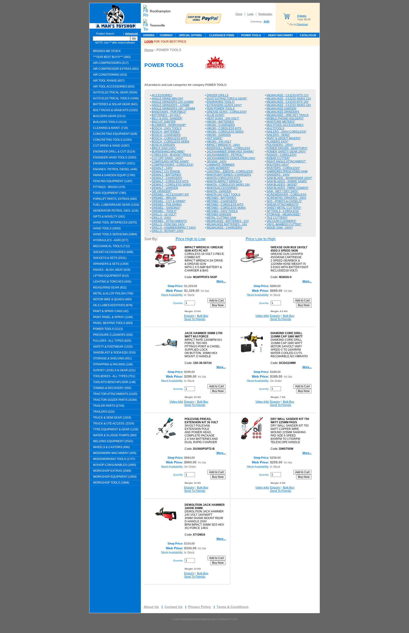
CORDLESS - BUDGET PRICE (171, 155)
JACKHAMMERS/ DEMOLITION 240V (231, 158)
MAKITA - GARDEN (219, 191)
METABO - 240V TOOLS (222, 211)
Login (250, 14)
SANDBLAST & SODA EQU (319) (114, 352)
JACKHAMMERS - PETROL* (225, 155)
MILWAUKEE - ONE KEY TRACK (288, 115)
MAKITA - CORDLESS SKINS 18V (228, 184)
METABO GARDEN (219, 214)
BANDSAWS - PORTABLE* (169, 112)
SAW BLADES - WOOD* (282, 184)
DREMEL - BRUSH (164, 198)
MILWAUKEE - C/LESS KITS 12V (288, 95)
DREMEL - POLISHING (167, 204)
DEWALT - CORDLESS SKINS (171, 184)
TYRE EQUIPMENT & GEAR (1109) (115, 429)
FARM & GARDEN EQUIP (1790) (114, 175)
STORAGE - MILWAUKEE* (284, 214)
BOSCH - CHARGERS (166, 135)
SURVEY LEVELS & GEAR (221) (114, 370)
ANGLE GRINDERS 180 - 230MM (173, 108)
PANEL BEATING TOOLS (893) (113, 323)
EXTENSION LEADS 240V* (224, 105)
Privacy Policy (199, 607)
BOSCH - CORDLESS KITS (169, 138)
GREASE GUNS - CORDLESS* (227, 112)
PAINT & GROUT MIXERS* (284, 138)
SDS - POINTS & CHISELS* (284, 201)
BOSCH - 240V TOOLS (166, 128)
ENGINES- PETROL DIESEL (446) (115, 169)
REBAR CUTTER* (278, 158)
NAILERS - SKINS (278, 135)
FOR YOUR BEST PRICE (165, 41)
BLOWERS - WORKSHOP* (169, 125)
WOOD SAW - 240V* (280, 227)
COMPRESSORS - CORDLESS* (173, 164)
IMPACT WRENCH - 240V (223, 145)
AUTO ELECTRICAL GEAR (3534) (115, 92)
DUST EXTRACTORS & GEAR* (227, 98)
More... (221, 281)
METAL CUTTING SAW (221, 217)
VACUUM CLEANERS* (281, 221)
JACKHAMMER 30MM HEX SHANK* (230, 151)
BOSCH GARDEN (163, 145)
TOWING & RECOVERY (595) (112, 388)
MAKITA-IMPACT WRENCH (224, 181)
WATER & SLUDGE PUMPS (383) (115, 435)
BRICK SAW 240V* (164, 148)
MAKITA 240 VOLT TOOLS (223, 194)
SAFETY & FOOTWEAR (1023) (113, 346)
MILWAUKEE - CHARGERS (224, 227)
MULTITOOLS (275, 128)
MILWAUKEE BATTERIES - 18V (227, 224)
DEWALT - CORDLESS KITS (170, 181)
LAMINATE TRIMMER (221, 164)
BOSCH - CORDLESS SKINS (170, 141)
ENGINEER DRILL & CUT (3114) (114, 151)
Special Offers (190, 35)
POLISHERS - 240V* (280, 145)
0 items (301, 15)
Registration (265, 14)
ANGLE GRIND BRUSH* (167, 98)
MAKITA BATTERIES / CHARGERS (229, 174)
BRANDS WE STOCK (107, 51)
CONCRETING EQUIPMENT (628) (115, 133)
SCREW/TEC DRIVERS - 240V (286, 198)
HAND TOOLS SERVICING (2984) (115, 234)
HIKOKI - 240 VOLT (219, 141)
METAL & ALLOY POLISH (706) (113, 293)
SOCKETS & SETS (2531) (109, 258)
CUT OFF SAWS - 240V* (167, 158)
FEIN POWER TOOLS (221, 108)
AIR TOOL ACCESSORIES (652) (114, 86)
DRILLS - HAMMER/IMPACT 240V (174, 227)
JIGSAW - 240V (217, 161)
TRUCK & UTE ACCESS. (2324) (113, 423)
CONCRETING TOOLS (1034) (112, 139)
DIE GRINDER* (162, 191)
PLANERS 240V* (278, 141)
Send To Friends (194, 319)
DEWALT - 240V (162, 168)
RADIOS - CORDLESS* (282, 155)
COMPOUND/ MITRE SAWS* (170, 161)
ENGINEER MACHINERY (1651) (114, 163)
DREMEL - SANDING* (166, 208)
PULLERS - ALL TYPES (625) (112, 340)
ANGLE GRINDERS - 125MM (170, 105)
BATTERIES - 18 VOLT (166, 115)
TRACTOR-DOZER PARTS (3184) (115, 400)
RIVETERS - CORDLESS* (283, 168)
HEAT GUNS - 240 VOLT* (223, 118)
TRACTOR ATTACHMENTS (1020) (115, 394)
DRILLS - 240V (161, 217)
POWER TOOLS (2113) (108, 329)
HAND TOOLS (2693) (107, 228)
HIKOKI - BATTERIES (220, 121)
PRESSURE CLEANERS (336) (113, 334)
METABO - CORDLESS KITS (225, 204)
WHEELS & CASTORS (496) (111, 447)
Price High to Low (190, 239)
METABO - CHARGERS (222, 201)
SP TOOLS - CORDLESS (283, 211)
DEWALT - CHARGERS (167, 178)
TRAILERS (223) (104, 411)
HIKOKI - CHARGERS (221, 125)
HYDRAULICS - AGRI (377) (110, 240)
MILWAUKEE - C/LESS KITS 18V (288, 102)
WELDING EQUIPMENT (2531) (113, 441)
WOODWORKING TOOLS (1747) (114, 459)
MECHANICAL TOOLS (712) (111, 246)
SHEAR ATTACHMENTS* (283, 204)
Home (239, 14)
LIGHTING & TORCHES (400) (112, 281)
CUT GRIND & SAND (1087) (111, 145)
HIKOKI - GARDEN (219, 135)
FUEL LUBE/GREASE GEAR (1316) (116, 204)
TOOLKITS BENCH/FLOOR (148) (114, 382)
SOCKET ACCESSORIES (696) (113, 252)
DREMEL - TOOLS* (164, 211)
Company (166, 35)
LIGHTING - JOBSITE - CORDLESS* (230, 171)
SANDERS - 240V (278, 174)
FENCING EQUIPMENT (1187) (112, 181)
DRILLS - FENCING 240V (168, 224)
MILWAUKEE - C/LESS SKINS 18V (289, 105)
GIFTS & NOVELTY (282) (109, 216)
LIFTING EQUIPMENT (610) (111, 275)
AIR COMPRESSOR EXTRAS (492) (116, 68)
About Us (151, 607)
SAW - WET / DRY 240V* (282, 191)
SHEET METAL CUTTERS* (284, 208)
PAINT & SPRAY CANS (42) (111, 311)
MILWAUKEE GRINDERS (283, 112)
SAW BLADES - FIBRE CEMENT (287, 188)
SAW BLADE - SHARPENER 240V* (289, 178)
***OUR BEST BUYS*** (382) (112, 57)
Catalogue (308, 35)
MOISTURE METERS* (281, 121)
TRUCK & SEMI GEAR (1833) (112, 417)
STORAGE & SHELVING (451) (112, 358)
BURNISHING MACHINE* (168, 151)
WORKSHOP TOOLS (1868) (111, 482)
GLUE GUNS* (216, 115)
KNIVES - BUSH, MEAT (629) (111, 269)
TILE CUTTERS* (277, 217)
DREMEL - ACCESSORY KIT (170, 194)
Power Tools (251, 35)
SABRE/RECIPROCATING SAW (287, 171)
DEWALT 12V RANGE (166, 171)
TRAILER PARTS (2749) (108, 405)
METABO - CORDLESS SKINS (226, 208)
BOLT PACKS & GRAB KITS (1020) (115, 110)
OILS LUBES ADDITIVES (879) (113, 305)
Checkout (302, 24)
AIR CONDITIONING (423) (110, 74)
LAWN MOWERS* (218, 168)
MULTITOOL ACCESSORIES (285, 125)
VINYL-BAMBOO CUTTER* (284, 224)
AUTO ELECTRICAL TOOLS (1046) (116, 98)
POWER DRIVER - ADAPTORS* (287, 148)
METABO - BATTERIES (221, 198)
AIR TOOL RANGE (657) (108, 80)
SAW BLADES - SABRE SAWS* (287, 181)
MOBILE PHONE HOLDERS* (285, 118)
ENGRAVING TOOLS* (221, 102)
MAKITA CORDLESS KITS (223, 178)
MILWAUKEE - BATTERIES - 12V (228, 221)
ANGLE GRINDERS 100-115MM (172, 102)
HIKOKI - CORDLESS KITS (224, 128)
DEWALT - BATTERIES (166, 174)
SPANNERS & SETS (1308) (111, 264)
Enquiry (189, 316)
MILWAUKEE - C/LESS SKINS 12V (289, 98)
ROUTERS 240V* (278, 164)
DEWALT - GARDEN (165, 188)
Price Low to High (261, 239)
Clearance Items (221, 35)
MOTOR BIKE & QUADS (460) (112, 299)
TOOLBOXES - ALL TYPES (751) (114, 376)
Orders (148, 35)
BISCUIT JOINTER (164, 121)
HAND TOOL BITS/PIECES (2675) (115, 222)
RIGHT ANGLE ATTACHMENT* (286, 161)
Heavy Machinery (280, 35)
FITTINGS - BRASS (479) (109, 187)
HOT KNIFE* (215, 138)
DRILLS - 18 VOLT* (164, 214)
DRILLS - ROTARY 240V (167, 231)
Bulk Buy (202, 316)
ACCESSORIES (162, 95)
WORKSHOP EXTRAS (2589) (112, 470)
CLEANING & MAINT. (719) (110, 128)
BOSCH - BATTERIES (166, 131)
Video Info (261, 316)
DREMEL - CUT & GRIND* (169, 201)
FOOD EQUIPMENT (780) (109, 193)
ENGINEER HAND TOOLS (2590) (114, 157)
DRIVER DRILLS (217, 95)
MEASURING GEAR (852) (110, 287)
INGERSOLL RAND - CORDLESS (228, 148)
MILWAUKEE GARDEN (281, 108)
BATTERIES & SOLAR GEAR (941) (115, 104)
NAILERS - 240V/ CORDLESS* (287, 131)
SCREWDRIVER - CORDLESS (286, 194)
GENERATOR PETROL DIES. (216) (115, 210)
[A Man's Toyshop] (115, 27)
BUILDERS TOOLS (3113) (110, 122)
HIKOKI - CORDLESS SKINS (225, 131)
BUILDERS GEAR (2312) (109, 116)
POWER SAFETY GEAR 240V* (286, 151)
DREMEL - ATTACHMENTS (169, 221)
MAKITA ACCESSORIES (222, 188)
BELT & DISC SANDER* (167, 118)
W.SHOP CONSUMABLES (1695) (114, 465)
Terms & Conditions (233, 607)
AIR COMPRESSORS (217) (111, 63)
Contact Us (173, 607)
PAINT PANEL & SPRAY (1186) (113, 317)
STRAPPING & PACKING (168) (113, 364)
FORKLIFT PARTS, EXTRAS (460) (115, 199)
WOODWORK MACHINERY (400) (114, 453)
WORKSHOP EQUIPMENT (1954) (115, 476)
